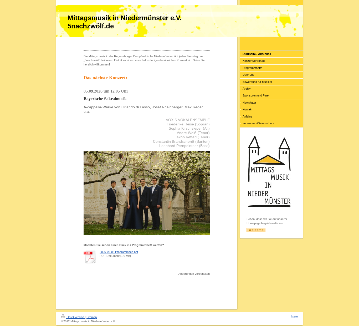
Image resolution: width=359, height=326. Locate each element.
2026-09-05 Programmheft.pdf (119, 251)
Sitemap (91, 317)
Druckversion (75, 317)
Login (294, 316)
